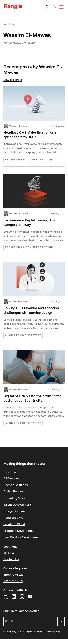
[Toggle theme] (54, 7)
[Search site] (47, 7)
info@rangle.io (13, 574)
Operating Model (14, 498)
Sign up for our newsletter (34, 611)
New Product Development (21, 537)
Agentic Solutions (15, 485)
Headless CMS (13, 517)
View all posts (12, 79)
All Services (11, 478)
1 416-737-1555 (13, 581)
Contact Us (11, 559)
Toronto (8, 552)
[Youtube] (30, 598)
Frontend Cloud (14, 524)
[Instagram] (22, 598)
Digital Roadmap (14, 491)
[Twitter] (5, 598)
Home (11, 24)
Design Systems (14, 511)
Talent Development (17, 504)
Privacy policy (53, 631)
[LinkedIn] (14, 598)
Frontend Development (19, 530)
